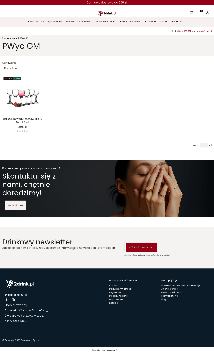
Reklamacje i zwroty (172, 292)
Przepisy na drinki (118, 295)
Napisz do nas (15, 205)
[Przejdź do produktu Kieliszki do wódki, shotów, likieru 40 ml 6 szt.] (22, 96)
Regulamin (115, 292)
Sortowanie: (9, 62)
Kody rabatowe (169, 295)
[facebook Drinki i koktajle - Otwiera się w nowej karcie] (6, 300)
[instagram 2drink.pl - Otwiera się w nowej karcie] (13, 300)
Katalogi (113, 302)
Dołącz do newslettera (141, 247)
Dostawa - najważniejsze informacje (180, 285)
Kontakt (113, 285)
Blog (163, 299)
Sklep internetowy (103, 350)
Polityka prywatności (120, 288)
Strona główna (9, 38)
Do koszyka (20, 110)
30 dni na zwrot (169, 288)
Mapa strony (116, 299)
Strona (195, 145)
